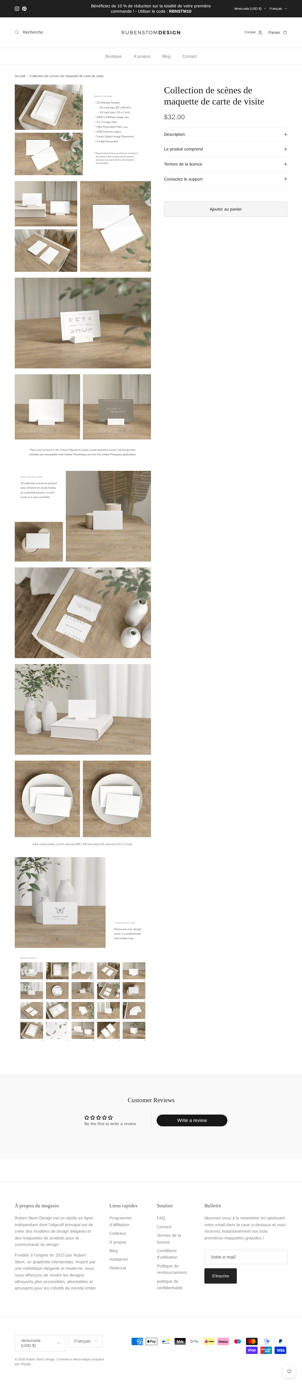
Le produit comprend (183, 149)
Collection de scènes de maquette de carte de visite (67, 76)
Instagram (118, 1259)
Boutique (113, 56)
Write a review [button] (192, 1120)
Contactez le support (183, 179)
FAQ (161, 1218)
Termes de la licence (183, 164)
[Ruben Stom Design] (151, 32)
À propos (142, 56)
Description (174, 134)
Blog (166, 56)
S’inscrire (220, 1276)
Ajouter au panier (226, 209)
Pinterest (117, 1268)
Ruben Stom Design (40, 1359)
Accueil (20, 76)
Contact (189, 56)
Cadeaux (117, 1233)
